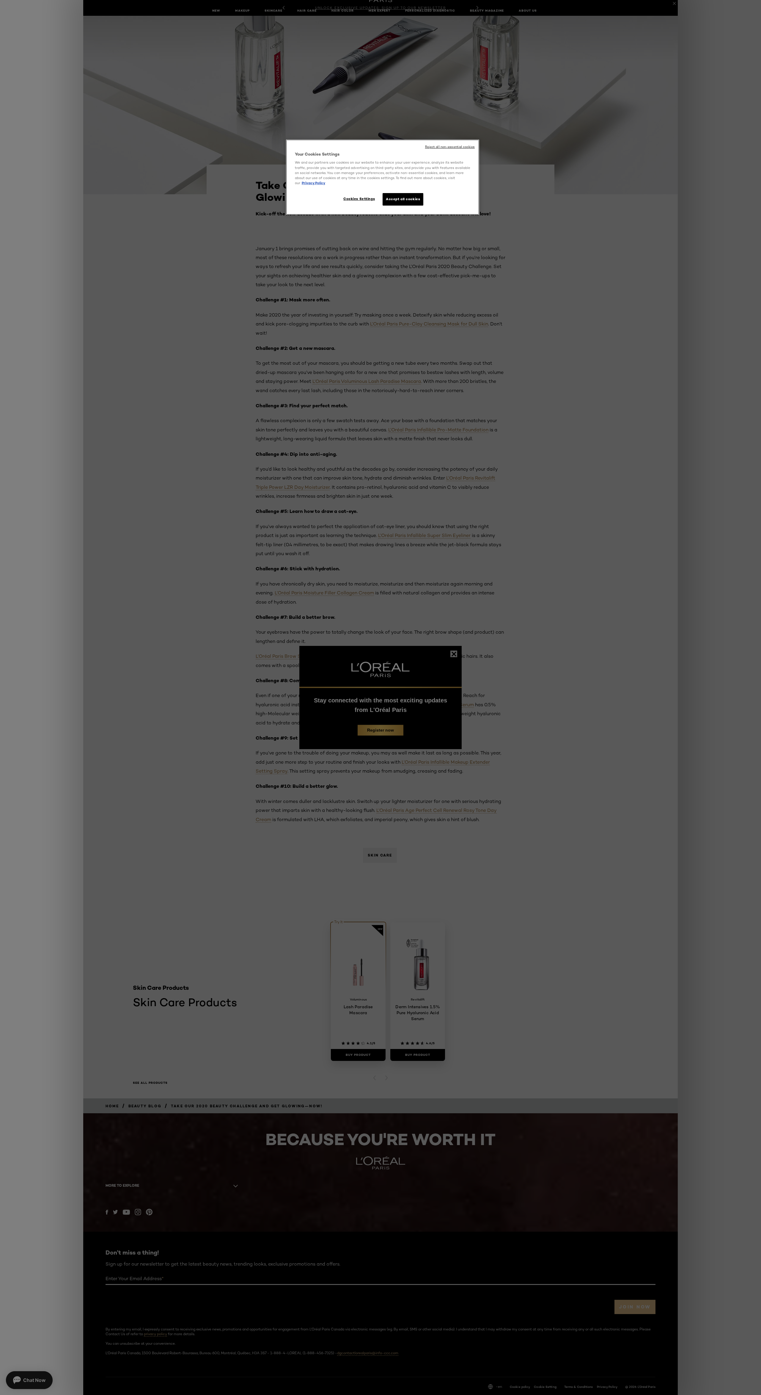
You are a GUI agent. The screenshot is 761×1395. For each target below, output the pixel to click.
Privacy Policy (313, 183)
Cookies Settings (359, 199)
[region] (382, 177)
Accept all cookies (403, 199)
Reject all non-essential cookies (450, 147)
